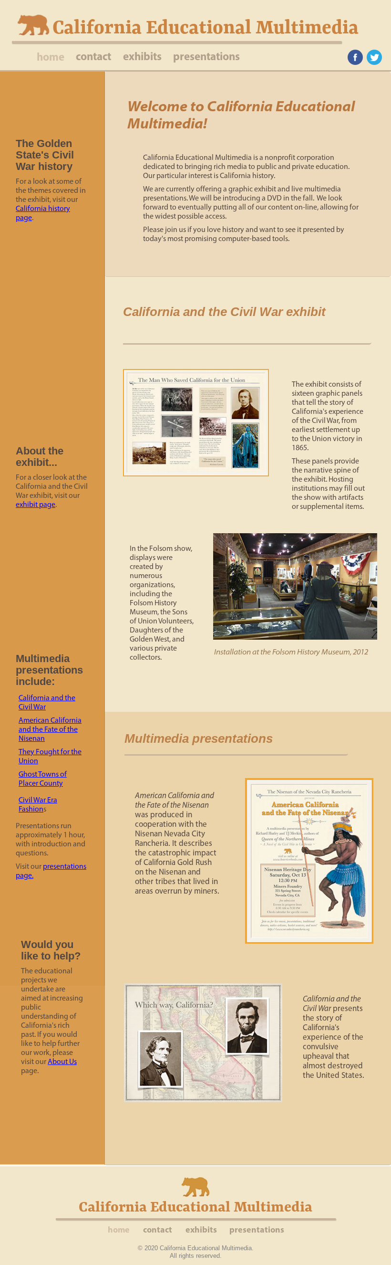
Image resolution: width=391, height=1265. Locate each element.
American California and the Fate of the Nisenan (50, 729)
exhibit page (35, 504)
